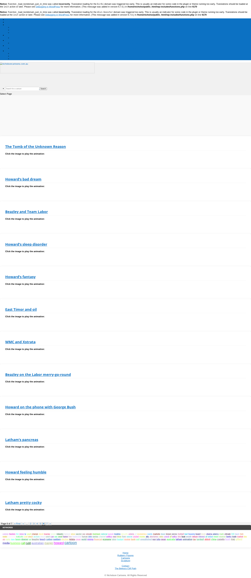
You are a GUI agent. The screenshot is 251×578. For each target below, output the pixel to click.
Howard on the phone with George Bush (40, 407)
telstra (72, 539)
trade (234, 536)
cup (52, 536)
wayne (129, 536)
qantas (95, 536)
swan (163, 539)
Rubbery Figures (128, 22)
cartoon (70, 543)
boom (18, 539)
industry (60, 534)
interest (201, 536)
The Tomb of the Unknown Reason (35, 146)
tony (13, 539)
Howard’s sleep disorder (26, 244)
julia (158, 539)
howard (59, 543)
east (114, 536)
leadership (76, 536)
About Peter (130, 48)
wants (149, 534)
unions (131, 534)
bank (133, 539)
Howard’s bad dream (23, 179)
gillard (239, 539)
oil (206, 536)
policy (174, 536)
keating (117, 534)
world (84, 539)
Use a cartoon (131, 30)
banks (229, 536)
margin (48, 542)
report (215, 536)
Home (128, 19)
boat (183, 536)
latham (179, 539)
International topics (130, 43)
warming (11, 536)
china (213, 539)
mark (221, 534)
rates (161, 536)
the (17, 534)
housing (191, 534)
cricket (136, 536)
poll (138, 539)
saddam (57, 539)
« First (17, 523)
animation (187, 539)
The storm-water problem (130, 56)
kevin (203, 534)
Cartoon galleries (130, 27)
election (65, 539)
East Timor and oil (21, 309)
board (198, 534)
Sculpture (128, 35)
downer (24, 539)
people (189, 536)
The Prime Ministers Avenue (131, 38)
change (35, 534)
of (171, 536)
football (181, 534)
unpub (166, 536)
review (127, 539)
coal (25, 536)
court (29, 534)
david (41, 534)
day (245, 536)
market (240, 536)
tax (194, 539)
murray (47, 534)
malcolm (19, 536)
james (174, 534)
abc (147, 536)
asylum (36, 536)
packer (79, 534)
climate (227, 534)
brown (168, 534)
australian (38, 542)
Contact (128, 46)
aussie (111, 534)
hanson (67, 534)
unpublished (146, 539)
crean (78, 539)
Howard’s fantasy (20, 276)
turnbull (200, 539)
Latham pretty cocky (23, 502)
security (124, 534)
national (104, 534)
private (89, 534)
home (65, 536)
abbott (207, 539)
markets (156, 534)
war (154, 539)
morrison (96, 534)
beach (42, 539)
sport (48, 536)
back (237, 534)
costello (221, 539)
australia (171, 539)
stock (30, 536)
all (136, 534)
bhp (179, 536)
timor (119, 536)
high (241, 534)
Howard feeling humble (25, 472)
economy (107, 539)
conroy (5, 534)
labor (114, 539)
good (60, 536)
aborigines (154, 536)
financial (98, 539)
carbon (49, 539)
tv (25, 534)
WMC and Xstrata (20, 341)
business (15, 543)
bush (227, 539)
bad (186, 534)
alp (4, 539)
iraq (233, 539)
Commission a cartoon (131, 32)
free (70, 536)
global (210, 536)
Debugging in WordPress (48, 6)
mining (90, 539)
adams (216, 534)
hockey (12, 534)
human (85, 536)
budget (120, 539)
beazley (35, 539)
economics (142, 534)
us (30, 539)
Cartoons (128, 25)
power (53, 534)
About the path (131, 53)
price (73, 534)
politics (109, 536)
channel (102, 536)
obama (209, 534)
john (90, 536)
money (142, 536)
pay (83, 534)
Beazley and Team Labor (26, 211)
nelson (195, 536)
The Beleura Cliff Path (128, 51)
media (6, 543)
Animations (128, 40)
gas (56, 536)
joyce (42, 536)
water (5, 536)
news (21, 534)
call (23, 543)
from (124, 536)
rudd (28, 543)
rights (8, 539)
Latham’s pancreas (21, 439)
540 (232, 534)
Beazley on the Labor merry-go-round (38, 374)
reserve (222, 536)
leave (163, 534)
